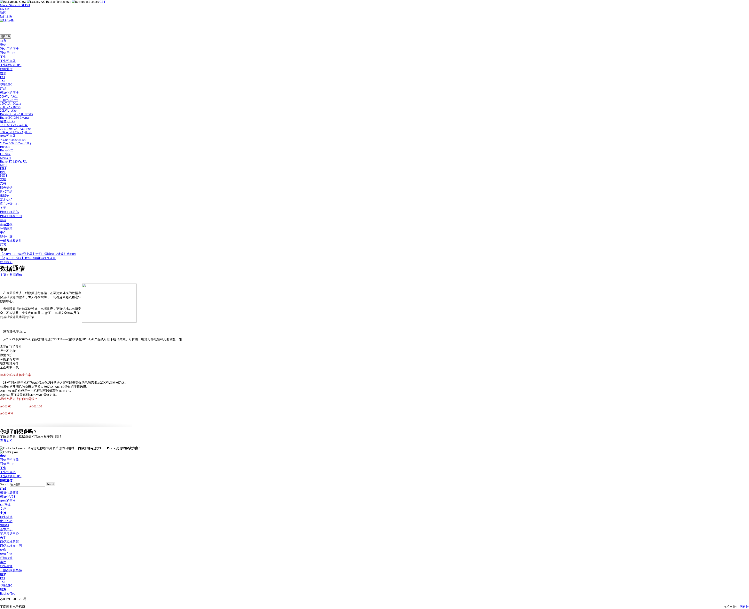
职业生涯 (6, 566)
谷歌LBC (6, 585)
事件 (3, 562)
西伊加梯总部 (9, 541)
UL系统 (5, 504)
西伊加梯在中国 (11, 545)
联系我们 (6, 262)
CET (102, 1)
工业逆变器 (8, 472)
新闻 (3, 12)
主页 (3, 274)
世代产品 (6, 521)
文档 (3, 508)
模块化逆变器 (9, 492)
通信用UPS (7, 464)
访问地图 (6, 16)
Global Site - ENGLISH (15, 5)
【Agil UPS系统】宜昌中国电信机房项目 (28, 258)
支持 (3, 513)
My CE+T (6, 8)
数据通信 (16, 274)
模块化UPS (7, 496)
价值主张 (6, 554)
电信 (3, 455)
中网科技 (743, 606)
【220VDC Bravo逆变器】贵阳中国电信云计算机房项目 (38, 254)
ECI (2, 578)
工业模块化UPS (10, 476)
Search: (5, 484)
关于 (3, 537)
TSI (2, 581)
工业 (3, 468)
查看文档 (6, 440)
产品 (3, 488)
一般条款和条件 (11, 570)
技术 (3, 574)
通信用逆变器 (9, 459)
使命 (3, 549)
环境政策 (6, 558)
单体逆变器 (8, 500)
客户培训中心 (9, 533)
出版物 (4, 525)
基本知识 (6, 529)
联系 (3, 589)
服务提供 (6, 517)
